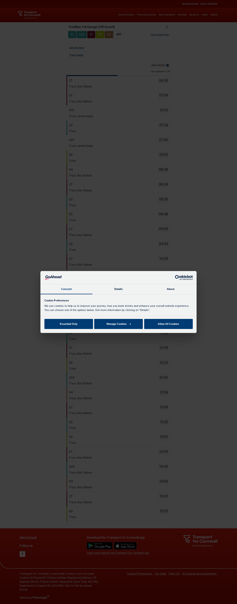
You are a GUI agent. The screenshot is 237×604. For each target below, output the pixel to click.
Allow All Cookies (168, 323)
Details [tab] (118, 289)
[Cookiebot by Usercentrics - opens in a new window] (177, 277)
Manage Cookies (117, 323)
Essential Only (68, 323)
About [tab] (170, 289)
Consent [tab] (66, 289)
